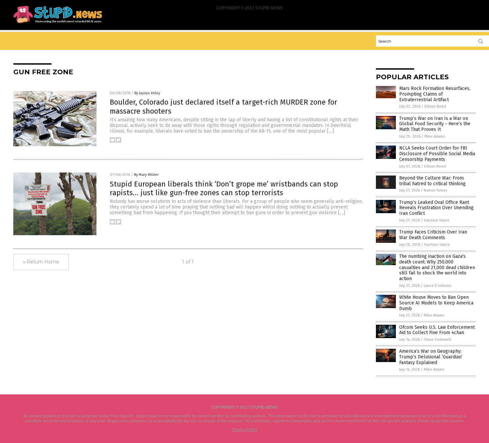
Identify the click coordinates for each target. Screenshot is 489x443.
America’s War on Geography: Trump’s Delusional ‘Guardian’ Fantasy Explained (430, 356)
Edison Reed (435, 106)
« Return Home (41, 262)
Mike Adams (434, 136)
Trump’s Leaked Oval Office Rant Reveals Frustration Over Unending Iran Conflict (436, 208)
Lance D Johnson (437, 285)
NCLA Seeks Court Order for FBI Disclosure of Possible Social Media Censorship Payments (437, 153)
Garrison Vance (436, 220)
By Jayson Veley (147, 93)
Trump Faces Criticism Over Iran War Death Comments (433, 234)
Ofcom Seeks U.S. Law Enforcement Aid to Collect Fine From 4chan (437, 330)
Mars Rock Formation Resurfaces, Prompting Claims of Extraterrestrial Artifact (434, 94)
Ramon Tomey (435, 190)
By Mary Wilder (146, 175)
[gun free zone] (57, 23)
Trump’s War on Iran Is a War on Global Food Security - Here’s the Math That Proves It (434, 124)
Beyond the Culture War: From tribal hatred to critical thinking (432, 181)
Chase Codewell (437, 339)
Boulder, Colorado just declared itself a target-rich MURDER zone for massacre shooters (223, 106)
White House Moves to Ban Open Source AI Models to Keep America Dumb (436, 302)
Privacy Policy (244, 429)
